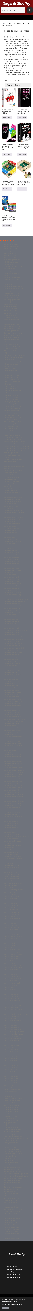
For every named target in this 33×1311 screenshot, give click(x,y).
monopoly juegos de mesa (12, 406)
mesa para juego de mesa (12, 424)
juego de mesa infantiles (12, 976)
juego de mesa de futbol (11, 1036)
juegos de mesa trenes (11, 539)
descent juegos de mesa (11, 1160)
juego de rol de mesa (10, 894)
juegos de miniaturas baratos (13, 519)
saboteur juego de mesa (11, 342)
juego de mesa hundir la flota (13, 978)
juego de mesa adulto (11, 1078)
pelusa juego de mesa (11, 366)
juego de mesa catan (10, 1056)
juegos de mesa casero (11, 823)
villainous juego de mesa (12, 260)
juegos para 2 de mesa (11, 484)
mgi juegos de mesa (10, 419)
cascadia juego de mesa (11, 1198)
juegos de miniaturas (10, 521)
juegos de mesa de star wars (13, 746)
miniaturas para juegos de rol (13, 413)
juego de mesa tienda (11, 903)
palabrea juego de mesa (11, 375)
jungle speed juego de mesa (13, 470)
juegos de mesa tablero (11, 555)
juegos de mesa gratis (11, 679)
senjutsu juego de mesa (11, 337)
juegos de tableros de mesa (12, 499)
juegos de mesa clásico (11, 814)
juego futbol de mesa (10, 887)
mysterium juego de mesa (12, 404)
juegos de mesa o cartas (11, 621)
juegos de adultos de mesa (12, 868)
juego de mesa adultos (11, 1076)
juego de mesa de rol (10, 1025)
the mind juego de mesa (11, 297)
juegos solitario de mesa (11, 477)
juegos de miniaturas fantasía (13, 517)
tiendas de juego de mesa (12, 280)
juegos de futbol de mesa (12, 854)
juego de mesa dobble (11, 1012)
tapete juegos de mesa (11, 313)
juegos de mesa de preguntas (13, 754)
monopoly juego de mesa (12, 408)
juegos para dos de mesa (12, 482)
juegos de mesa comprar (12, 808)
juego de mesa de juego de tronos (14, 1032)
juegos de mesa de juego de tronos (15, 770)
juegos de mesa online (11, 615)
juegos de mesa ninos (11, 623)
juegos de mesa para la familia (14, 597)
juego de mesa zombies (11, 896)
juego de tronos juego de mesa (13, 890)
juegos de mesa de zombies (13, 737)
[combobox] (13, 10)
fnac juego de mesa (10, 1118)
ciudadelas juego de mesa (12, 1180)
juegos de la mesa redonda (12, 845)
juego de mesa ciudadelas (12, 1054)
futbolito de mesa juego (11, 1109)
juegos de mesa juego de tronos (14, 657)
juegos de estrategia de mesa (13, 859)
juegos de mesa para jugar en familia (16, 599)
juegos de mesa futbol (11, 686)
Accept (5, 1308)
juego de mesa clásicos (11, 1049)
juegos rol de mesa (10, 479)
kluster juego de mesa (11, 468)
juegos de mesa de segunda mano (15, 748)
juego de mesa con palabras (13, 1043)
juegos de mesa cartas (11, 825)
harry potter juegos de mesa (13, 1098)
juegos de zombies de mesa (13, 497)
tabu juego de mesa (10, 315)
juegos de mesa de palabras (13, 761)
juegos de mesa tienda (11, 548)
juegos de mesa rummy (11, 568)
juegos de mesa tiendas (11, 546)
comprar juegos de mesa (12, 1167)
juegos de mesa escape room (13, 701)
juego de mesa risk (10, 923)
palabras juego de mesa (11, 377)
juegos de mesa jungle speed (13, 652)
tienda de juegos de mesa (12, 293)
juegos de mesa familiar (11, 694)
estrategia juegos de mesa (12, 1129)
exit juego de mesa (10, 1125)
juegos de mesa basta (11, 828)
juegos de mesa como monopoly (14, 810)
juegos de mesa (9, 843)
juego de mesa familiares (12, 992)
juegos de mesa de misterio (12, 765)
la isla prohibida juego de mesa (14, 466)
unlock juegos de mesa (11, 262)
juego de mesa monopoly (12, 952)
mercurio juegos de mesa (12, 435)
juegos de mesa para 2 (11, 610)
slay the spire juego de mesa (13, 333)
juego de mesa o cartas (11, 947)
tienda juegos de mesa (11, 284)
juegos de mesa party (11, 586)
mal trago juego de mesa (12, 455)
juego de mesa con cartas (12, 1045)
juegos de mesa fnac (10, 688)
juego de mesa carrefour (11, 1058)
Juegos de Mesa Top (16, 3)
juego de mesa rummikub (12, 919)
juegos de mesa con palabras (13, 797)
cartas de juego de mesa (11, 1207)
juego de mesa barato (11, 1067)
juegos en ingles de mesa (12, 493)
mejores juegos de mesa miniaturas (15, 444)
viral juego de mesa (10, 257)
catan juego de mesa (10, 1196)
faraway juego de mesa (11, 1120)
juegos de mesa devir (10, 734)
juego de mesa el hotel (11, 1007)
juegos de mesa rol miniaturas (13, 570)
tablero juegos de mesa (11, 320)
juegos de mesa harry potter (13, 675)
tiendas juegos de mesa (11, 273)
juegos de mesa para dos (12, 604)
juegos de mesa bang (11, 830)
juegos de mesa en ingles (12, 714)
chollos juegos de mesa (11, 1185)
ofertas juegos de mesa (11, 386)
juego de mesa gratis (10, 985)
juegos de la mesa (9, 848)
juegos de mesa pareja (11, 590)
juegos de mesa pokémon (12, 581)
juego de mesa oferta (10, 945)
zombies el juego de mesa (12, 246)
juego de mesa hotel (10, 981)
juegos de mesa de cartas (12, 783)
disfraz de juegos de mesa (12, 1151)
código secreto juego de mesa (13, 1178)
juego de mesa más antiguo (13, 954)
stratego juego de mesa (11, 324)
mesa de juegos (9, 430)
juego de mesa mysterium (12, 950)
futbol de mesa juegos (11, 1112)
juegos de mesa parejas (11, 588)
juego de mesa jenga (10, 972)
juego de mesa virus (10, 901)
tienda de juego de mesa (11, 295)
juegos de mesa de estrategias (13, 779)
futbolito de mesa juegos (12, 1107)
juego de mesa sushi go (11, 912)
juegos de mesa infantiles (12, 663)
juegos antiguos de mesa (12, 876)
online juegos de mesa (11, 384)
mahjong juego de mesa (11, 457)
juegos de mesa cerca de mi (13, 816)
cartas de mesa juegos (11, 1205)
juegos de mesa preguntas (12, 579)
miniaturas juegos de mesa (12, 417)
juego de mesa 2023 (10, 1083)
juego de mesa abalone (11, 1080)
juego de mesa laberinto (11, 963)
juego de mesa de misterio (12, 1029)
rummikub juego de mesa (12, 346)
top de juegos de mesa (11, 271)
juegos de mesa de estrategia (13, 781)
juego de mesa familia (11, 996)
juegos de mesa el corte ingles (13, 721)
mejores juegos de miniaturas (13, 439)
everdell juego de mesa (11, 1127)
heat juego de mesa (10, 1096)
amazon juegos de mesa (12, 1231)
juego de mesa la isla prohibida (14, 965)
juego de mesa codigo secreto (13, 1047)
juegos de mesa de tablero (12, 743)
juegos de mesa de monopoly (13, 763)
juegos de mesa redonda (12, 577)
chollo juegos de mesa (11, 1189)
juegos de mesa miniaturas (12, 632)
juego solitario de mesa (11, 879)
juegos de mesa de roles (11, 750)
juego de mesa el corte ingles (13, 1009)
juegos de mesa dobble (11, 723)
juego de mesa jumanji (11, 970)
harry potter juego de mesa (12, 1100)
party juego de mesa (10, 371)
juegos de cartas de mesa (12, 865)
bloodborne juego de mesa (12, 1211)
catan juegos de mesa (11, 1194)
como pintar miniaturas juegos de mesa (16, 1174)
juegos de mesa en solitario (12, 703)
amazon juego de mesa (11, 1234)
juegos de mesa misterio (11, 628)
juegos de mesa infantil (11, 666)
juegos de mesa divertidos (12, 730)
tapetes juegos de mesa (11, 308)
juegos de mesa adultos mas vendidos (16, 836)
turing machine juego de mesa (13, 266)
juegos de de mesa (10, 861)
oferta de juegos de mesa (12, 399)
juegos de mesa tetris (10, 550)
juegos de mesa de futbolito (13, 774)
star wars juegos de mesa (12, 326)
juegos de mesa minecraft (12, 635)
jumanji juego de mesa (11, 473)
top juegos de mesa (10, 269)
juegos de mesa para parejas (13, 592)
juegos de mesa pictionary (12, 584)
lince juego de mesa (10, 462)
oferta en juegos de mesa (12, 397)
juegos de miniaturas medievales (14, 515)
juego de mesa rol (9, 921)
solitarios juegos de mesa (12, 328)
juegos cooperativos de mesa (13, 870)
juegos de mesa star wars (12, 559)
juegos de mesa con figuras (12, 803)
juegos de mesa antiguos (12, 834)
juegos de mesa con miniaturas (14, 801)
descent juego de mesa (11, 1163)
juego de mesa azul (10, 1072)
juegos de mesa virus (10, 530)
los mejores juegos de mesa (13, 459)
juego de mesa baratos (11, 1065)
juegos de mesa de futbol (12, 777)
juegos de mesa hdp (10, 672)
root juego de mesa (10, 351)
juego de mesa (8, 1085)
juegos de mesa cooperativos (13, 788)
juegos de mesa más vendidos (13, 637)
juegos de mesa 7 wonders (12, 841)
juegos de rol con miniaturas (13, 510)
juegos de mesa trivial (11, 535)
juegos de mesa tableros (11, 552)
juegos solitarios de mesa (12, 475)
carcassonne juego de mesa (13, 1209)
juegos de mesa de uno (11, 739)
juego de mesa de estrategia (13, 1038)
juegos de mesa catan (11, 819)
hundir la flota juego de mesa (13, 1089)
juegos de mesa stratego (12, 557)
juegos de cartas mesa (11, 863)
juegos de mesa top (10, 544)
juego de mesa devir (10, 1018)
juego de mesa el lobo (11, 1003)
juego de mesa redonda (11, 925)
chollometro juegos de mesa (13, 1187)
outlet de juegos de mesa (12, 382)
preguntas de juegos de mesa (13, 357)
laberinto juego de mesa (11, 464)
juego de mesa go (9, 987)
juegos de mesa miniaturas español (15, 630)
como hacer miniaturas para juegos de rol (17, 1176)
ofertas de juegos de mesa (12, 393)
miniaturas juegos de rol (11, 415)
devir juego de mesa (10, 1158)
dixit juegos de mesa (10, 1145)
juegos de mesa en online (12, 710)
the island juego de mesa (12, 302)
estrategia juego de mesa (12, 1132)
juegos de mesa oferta (11, 619)
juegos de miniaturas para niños (14, 513)
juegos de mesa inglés (11, 661)
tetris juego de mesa (10, 304)
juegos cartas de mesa (11, 872)
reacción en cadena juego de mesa (15, 355)
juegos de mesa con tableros (13, 790)
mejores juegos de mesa (11, 453)
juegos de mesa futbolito (12, 683)
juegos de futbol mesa (11, 852)
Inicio (3, 23)
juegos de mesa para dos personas (15, 601)
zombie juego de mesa (11, 249)
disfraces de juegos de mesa (13, 1154)
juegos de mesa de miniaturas (13, 768)
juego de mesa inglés (10, 974)
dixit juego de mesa (10, 1147)
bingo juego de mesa (10, 1214)
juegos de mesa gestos (11, 681)
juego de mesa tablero (11, 910)
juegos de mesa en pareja (12, 708)
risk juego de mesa (10, 353)
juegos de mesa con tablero (12, 792)
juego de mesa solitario (11, 914)
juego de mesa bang (10, 1069)
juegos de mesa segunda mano (14, 566)
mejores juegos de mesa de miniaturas (16, 446)
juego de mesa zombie (11, 899)
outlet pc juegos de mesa (12, 379)
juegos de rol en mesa (11, 506)
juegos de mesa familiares (12, 692)
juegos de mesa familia (11, 697)
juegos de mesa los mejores (13, 643)
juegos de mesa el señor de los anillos (16, 719)
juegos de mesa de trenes (12, 741)
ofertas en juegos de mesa (12, 391)
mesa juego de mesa (10, 428)
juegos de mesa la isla (11, 650)
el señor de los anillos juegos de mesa (16, 1138)
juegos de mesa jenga (11, 659)
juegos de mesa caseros (11, 821)
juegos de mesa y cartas (11, 528)
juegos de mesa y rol (10, 526)
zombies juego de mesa (11, 244)
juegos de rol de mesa (11, 508)
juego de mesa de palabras (12, 1027)
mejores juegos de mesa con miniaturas (16, 448)
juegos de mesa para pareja (13, 595)
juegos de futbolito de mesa (13, 850)
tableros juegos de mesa (11, 317)
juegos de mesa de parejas (12, 759)
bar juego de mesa (10, 1220)
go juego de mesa (9, 1103)
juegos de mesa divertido (12, 732)
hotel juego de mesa (10, 1092)
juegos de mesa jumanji (11, 655)
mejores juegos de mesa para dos (14, 442)
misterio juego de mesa (11, 411)
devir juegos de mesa (10, 1156)
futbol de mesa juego (10, 1114)
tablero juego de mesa (11, 322)
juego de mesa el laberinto (12, 1005)
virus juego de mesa (10, 255)
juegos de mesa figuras (11, 690)
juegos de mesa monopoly (12, 626)
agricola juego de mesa (11, 1238)
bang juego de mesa (10, 1222)
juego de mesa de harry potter (13, 1034)
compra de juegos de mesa (12, 1171)
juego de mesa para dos (11, 934)
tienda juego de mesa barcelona (14, 289)
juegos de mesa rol (10, 572)
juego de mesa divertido (11, 1016)
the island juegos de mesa (12, 300)
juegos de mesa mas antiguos (13, 639)
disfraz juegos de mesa (11, 1149)
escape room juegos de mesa (13, 1134)
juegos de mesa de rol (11, 752)
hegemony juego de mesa (12, 1094)
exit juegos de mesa (10, 1123)
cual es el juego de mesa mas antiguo (16, 1165)
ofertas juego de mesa (11, 388)
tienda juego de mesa (11, 291)
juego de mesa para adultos (13, 936)
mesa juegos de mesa (11, 426)
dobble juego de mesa (11, 1143)
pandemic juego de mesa (12, 373)
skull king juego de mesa (12, 335)
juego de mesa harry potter (12, 983)
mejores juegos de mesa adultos (14, 450)
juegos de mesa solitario (11, 564)
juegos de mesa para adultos (13, 606)
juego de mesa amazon (11, 1074)
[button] (16, 17)
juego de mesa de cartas (11, 1041)
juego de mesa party (10, 932)
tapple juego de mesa (11, 306)
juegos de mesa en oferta (12, 712)
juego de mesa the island (12, 905)
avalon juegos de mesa (11, 1227)
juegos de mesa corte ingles (13, 785)
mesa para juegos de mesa (12, 422)
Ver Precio (6, 118)
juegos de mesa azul (10, 832)
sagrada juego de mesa (11, 340)
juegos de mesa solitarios (12, 561)
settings (20, 1304)
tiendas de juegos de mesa (12, 277)
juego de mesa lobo (10, 961)
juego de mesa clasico (11, 1052)
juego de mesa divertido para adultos (16, 1014)
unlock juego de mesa (11, 264)
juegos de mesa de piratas (12, 757)
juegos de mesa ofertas (11, 617)
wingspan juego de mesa (12, 251)
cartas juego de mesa (11, 1202)
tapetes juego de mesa (11, 311)
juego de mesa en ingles (11, 998)
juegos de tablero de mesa (12, 501)
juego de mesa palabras (11, 939)
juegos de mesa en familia (12, 717)
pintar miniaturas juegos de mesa (14, 362)
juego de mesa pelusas (11, 930)
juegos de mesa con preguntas (13, 794)
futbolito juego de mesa (11, 1105)
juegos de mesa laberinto (12, 646)
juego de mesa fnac (10, 990)
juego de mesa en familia (12, 1001)
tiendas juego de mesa (11, 275)
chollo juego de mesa (10, 1191)
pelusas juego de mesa (11, 364)
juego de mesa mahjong (11, 956)
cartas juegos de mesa (11, 1200)
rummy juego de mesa (11, 344)
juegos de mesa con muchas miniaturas (17, 799)
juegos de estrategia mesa (12, 856)
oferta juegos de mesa (11, 395)
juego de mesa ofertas (11, 943)
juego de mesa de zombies (12, 1021)
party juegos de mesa (11, 368)
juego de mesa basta (10, 1061)
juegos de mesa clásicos (12, 812)
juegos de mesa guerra (11, 677)
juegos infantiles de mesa (12, 488)
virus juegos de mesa (10, 253)
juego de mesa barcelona (12, 1063)
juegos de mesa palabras (12, 612)
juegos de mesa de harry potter (14, 772)
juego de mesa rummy (11, 916)
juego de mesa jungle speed (13, 967)
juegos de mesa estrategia (12, 699)
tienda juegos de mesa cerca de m (15, 282)
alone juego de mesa (10, 1236)
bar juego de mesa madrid (12, 1218)
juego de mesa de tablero (12, 1023)
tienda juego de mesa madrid (13, 286)
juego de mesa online (10, 941)
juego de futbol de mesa (11, 1087)
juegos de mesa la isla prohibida (14, 648)
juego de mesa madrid (11, 958)
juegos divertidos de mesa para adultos (16, 495)
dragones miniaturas (10, 1140)
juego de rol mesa (9, 892)
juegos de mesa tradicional (12, 541)
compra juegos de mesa (11, 1169)
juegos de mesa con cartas (12, 805)
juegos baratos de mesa (11, 874)
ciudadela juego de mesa (12, 1183)
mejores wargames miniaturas (13, 437)
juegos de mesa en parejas (12, 706)
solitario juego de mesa (11, 331)
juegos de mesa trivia (10, 537)
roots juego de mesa (10, 348)
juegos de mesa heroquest (12, 670)
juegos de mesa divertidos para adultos (16, 728)
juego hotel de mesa (10, 885)
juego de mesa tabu (10, 907)
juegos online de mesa (11, 486)
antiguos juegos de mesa (12, 1229)
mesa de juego (8, 433)
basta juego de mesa (10, 1216)
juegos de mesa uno (10, 533)
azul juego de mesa (10, 1225)
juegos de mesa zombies (12, 524)
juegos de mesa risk (10, 575)
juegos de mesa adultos (11, 839)
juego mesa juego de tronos (13, 883)
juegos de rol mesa (10, 504)
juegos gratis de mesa (11, 490)
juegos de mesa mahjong (12, 641)
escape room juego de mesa (13, 1136)
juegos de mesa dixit (10, 726)
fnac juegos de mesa (10, 1116)
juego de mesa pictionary (12, 927)
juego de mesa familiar (11, 994)
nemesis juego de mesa (11, 402)
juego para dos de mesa (11, 881)
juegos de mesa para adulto (13, 608)
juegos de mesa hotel (10, 668)
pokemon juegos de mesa (12, 359)
